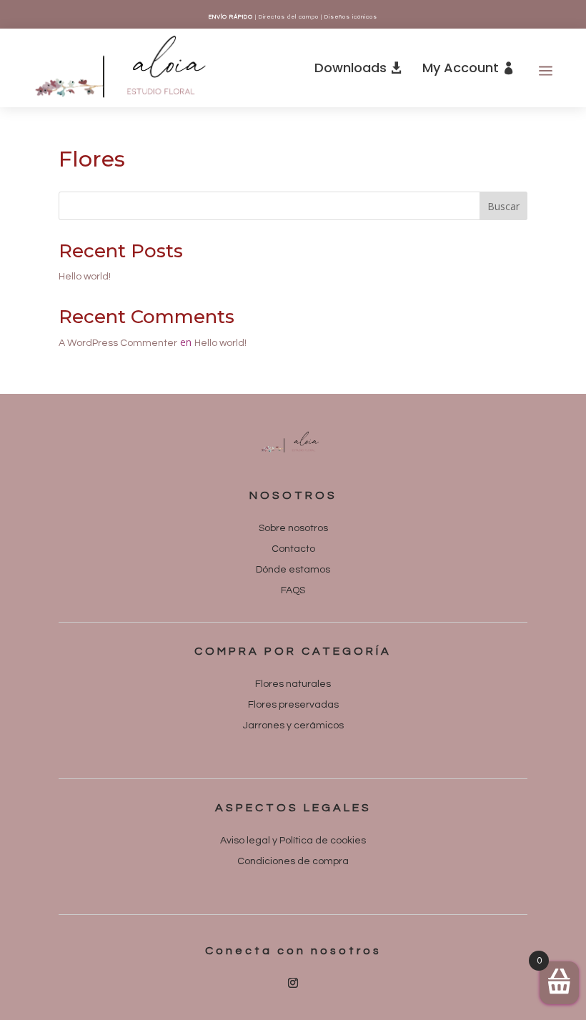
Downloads (350, 67)
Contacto (293, 549)
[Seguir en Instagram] (293, 983)
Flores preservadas (293, 705)
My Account (460, 67)
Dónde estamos (293, 570)
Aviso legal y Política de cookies (293, 841)
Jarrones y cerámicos (293, 726)
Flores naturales (293, 684)
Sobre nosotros (293, 528)
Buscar (503, 206)
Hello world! (85, 277)
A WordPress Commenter (118, 343)
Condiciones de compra (293, 861)
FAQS (293, 590)
